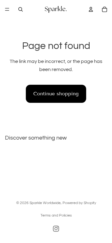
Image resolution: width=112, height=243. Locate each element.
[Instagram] (56, 228)
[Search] (20, 9)
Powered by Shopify (79, 203)
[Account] (91, 9)
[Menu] (7, 9)
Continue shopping (56, 94)
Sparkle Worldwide (45, 203)
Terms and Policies (56, 215)
